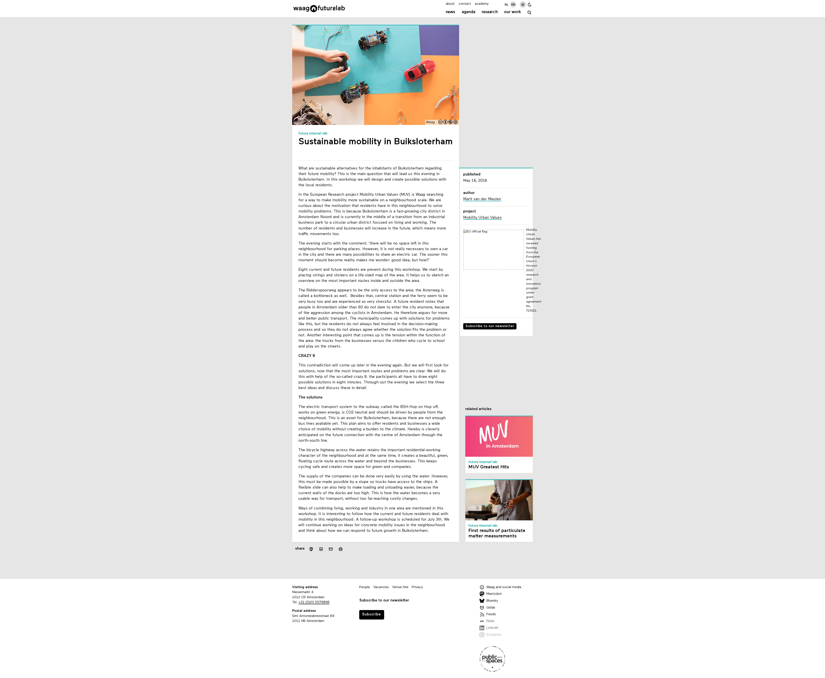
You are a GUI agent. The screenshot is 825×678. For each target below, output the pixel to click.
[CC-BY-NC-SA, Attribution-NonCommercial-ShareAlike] (448, 122)
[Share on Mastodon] (311, 549)
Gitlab (490, 607)
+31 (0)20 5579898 (313, 602)
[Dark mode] (530, 4)
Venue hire (400, 587)
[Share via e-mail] (331, 549)
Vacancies (381, 587)
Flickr (490, 621)
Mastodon (494, 594)
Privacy (417, 587)
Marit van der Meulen (482, 199)
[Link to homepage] (319, 8)
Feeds (491, 614)
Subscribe (371, 614)
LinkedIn (492, 628)
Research (490, 12)
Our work (512, 12)
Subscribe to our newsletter (490, 326)
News (450, 12)
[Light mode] (523, 4)
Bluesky (492, 601)
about (450, 4)
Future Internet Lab (312, 133)
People (364, 587)
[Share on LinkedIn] (321, 549)
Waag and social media (503, 587)
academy (482, 4)
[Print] (341, 549)
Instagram (493, 634)
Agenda (468, 12)
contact (465, 4)
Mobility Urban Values (482, 218)
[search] (529, 12)
